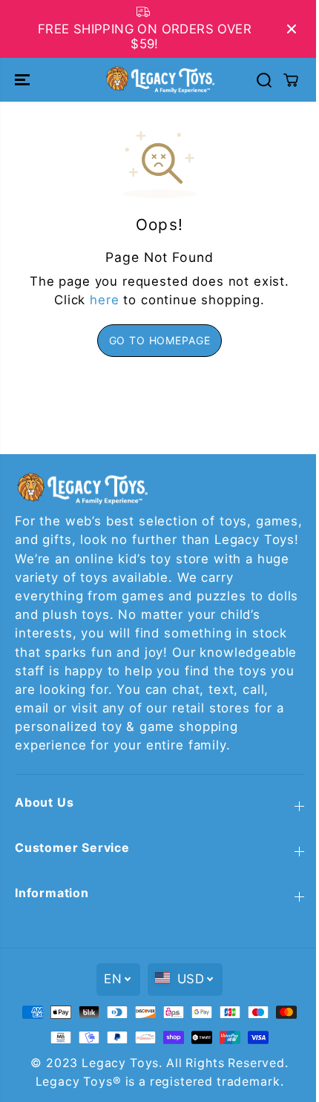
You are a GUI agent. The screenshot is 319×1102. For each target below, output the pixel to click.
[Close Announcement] (291, 29)
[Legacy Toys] (159, 79)
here (104, 299)
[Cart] (290, 80)
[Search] (264, 80)
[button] (24, 79)
